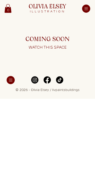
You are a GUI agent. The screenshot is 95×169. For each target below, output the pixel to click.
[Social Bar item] (35, 80)
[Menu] (86, 9)
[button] (8, 8)
